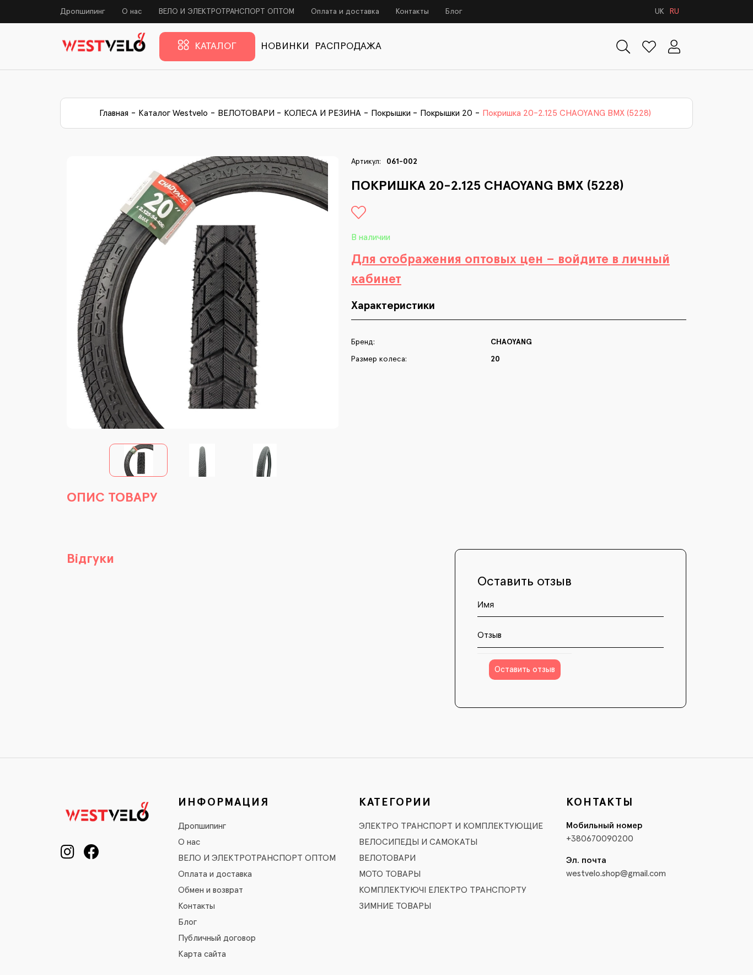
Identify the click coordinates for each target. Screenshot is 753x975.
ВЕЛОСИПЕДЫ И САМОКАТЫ (418, 842)
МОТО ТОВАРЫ (390, 874)
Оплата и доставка (345, 11)
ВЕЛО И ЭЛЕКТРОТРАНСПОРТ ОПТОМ (226, 11)
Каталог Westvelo (173, 113)
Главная (113, 113)
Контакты (412, 11)
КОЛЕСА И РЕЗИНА (322, 113)
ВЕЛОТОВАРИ (246, 113)
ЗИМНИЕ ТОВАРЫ (395, 906)
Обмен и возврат (210, 890)
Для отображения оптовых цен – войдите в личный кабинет (510, 269)
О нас (132, 11)
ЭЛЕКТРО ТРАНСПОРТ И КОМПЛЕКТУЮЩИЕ (451, 826)
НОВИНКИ (285, 46)
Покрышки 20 (446, 113)
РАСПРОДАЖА (348, 46)
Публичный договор (217, 938)
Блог (453, 11)
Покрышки (391, 113)
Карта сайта (202, 954)
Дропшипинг (82, 11)
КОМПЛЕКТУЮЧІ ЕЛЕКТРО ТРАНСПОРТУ (442, 890)
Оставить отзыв (524, 669)
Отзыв (489, 635)
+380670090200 (599, 838)
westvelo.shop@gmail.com (616, 873)
